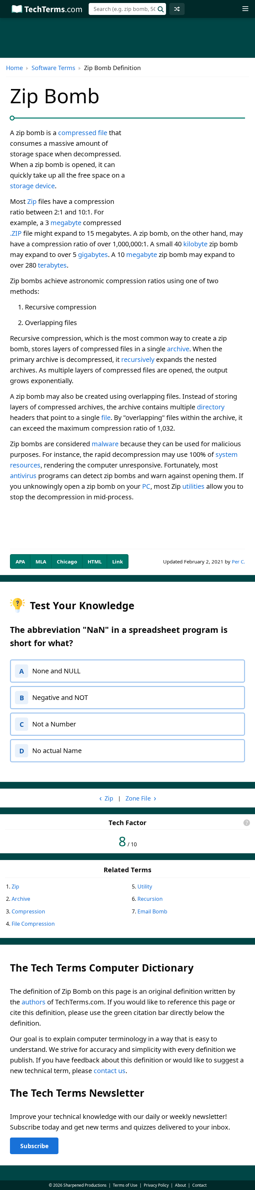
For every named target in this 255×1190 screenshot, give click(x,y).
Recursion (150, 898)
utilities (193, 486)
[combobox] (127, 9)
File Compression (33, 923)
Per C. (238, 561)
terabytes (52, 265)
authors (33, 1001)
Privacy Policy (156, 1185)
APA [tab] (20, 561)
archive (178, 348)
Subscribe (34, 1146)
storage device (32, 185)
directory (210, 406)
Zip (32, 201)
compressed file (82, 132)
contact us (110, 1070)
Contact (199, 1185)
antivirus (23, 475)
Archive (21, 898)
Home (14, 68)
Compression (28, 911)
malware (105, 443)
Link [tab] (117, 561)
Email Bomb (152, 911)
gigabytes (93, 254)
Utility (144, 886)
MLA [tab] (41, 561)
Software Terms (53, 68)
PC (146, 486)
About (180, 1185)
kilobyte (195, 243)
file (106, 417)
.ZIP (16, 233)
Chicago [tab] (67, 561)
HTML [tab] (95, 561)
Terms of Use (125, 1185)
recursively (137, 359)
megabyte (65, 222)
